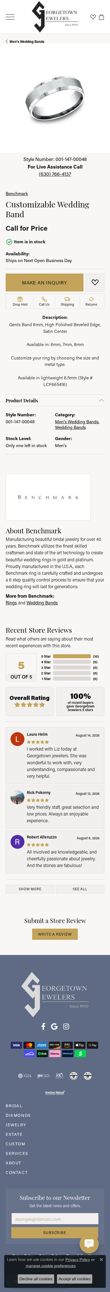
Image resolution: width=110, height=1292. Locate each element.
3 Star (46, 667)
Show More (30, 889)
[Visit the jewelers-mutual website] (55, 1092)
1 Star (46, 678)
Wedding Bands (70, 427)
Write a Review (55, 934)
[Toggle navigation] (10, 17)
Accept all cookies (75, 1279)
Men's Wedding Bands (27, 41)
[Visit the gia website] (25, 1076)
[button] (93, 16)
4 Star (46, 662)
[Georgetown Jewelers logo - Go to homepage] (55, 17)
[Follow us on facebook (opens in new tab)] (43, 1026)
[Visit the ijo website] (43, 1076)
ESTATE (14, 1134)
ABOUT (13, 1162)
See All (80, 889)
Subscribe (54, 1232)
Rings (11, 603)
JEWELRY (16, 1124)
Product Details (22, 400)
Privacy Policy (77, 1259)
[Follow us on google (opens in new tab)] (54, 1026)
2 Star (46, 673)
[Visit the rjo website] (59, 1076)
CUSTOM (15, 1143)
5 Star (46, 656)
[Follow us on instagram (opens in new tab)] (66, 1026)
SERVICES (17, 1153)
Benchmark (17, 193)
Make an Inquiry (44, 282)
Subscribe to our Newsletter (55, 1197)
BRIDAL (14, 1105)
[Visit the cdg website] (73, 1076)
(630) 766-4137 (55, 174)
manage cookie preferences (51, 1265)
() (96, 656)
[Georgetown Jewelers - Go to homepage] (55, 994)
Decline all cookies (35, 1279)
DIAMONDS (18, 1115)
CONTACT (17, 1172)
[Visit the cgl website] (87, 1076)
